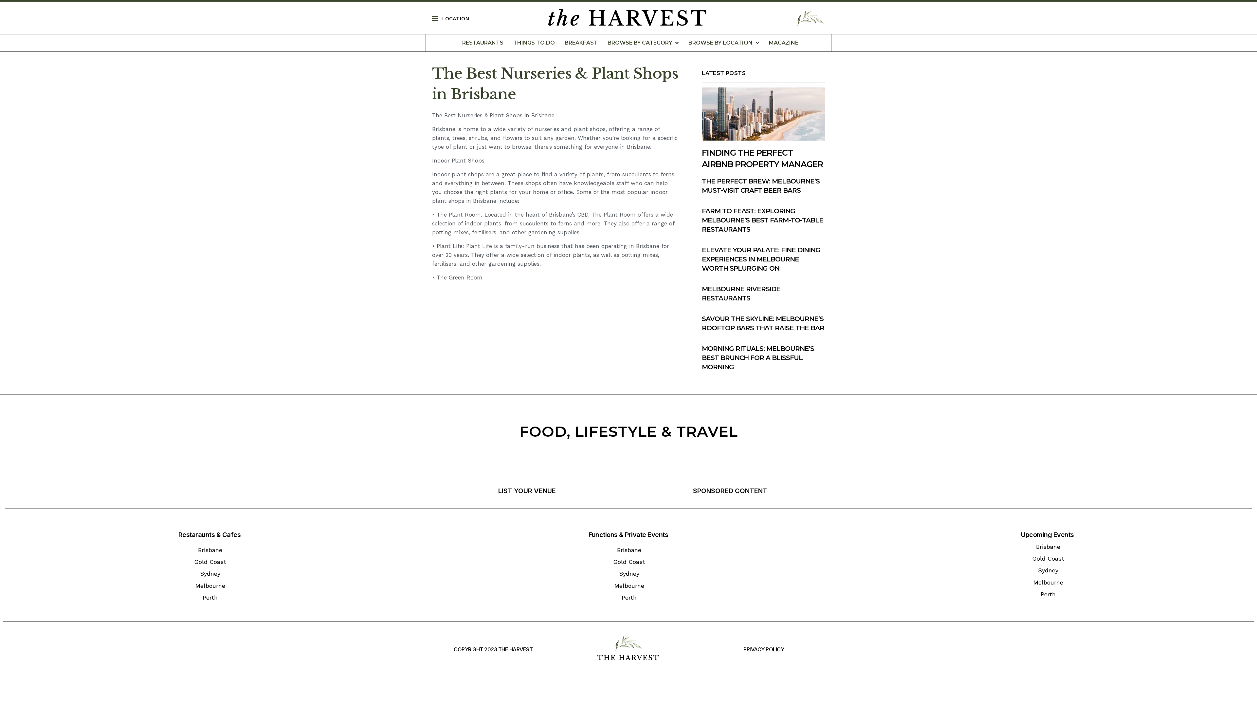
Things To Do (534, 43)
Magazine (783, 43)
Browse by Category (640, 43)
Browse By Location (720, 43)
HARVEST (628, 19)
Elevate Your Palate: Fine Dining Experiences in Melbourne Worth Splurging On (761, 259)
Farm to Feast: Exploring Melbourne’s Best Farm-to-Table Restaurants (762, 220)
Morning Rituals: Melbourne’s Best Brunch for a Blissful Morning (758, 358)
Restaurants (482, 43)
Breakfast (581, 43)
